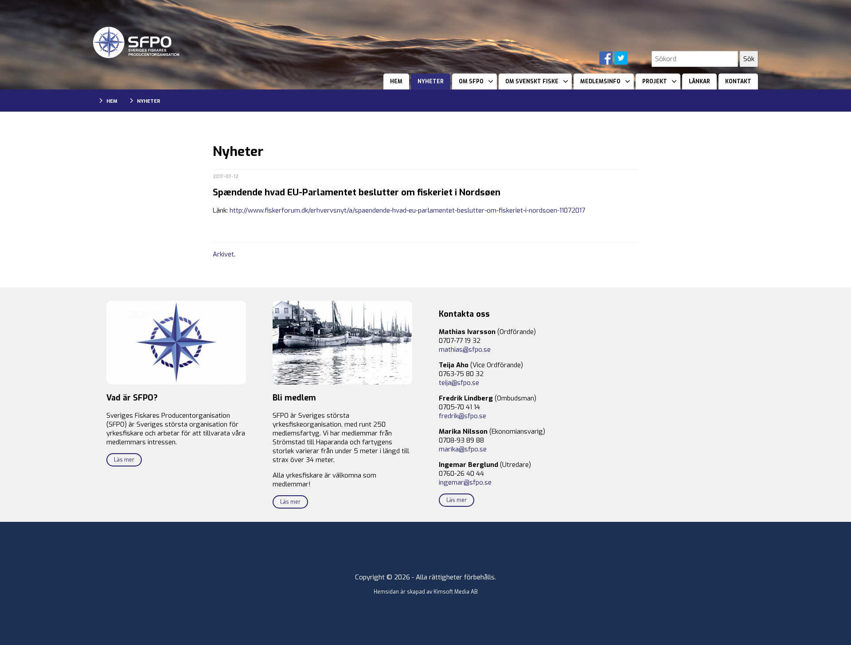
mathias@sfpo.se (465, 349)
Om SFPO (471, 81)
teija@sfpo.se (459, 382)
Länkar (699, 81)
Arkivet (223, 254)
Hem (396, 81)
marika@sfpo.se (463, 449)
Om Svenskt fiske (531, 81)
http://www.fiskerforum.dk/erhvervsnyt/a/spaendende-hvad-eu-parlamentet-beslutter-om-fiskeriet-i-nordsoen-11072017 (407, 210)
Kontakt (738, 81)
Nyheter (431, 81)
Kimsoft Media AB (455, 591)
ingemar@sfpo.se (465, 482)
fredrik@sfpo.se (462, 416)
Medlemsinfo (600, 81)
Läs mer (124, 459)
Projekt (654, 81)
